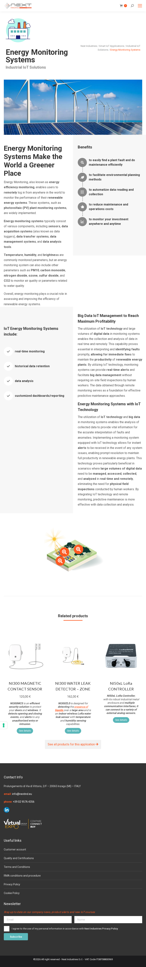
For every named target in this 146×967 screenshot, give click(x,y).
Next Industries (89, 46)
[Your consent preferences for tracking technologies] (3, 725)
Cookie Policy (12, 893)
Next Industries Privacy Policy (101, 928)
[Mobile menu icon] (140, 5)
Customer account (15, 849)
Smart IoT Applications (111, 46)
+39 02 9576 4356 (23, 801)
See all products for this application (72, 744)
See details (25, 730)
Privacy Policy (12, 884)
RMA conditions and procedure (22, 875)
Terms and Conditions (17, 866)
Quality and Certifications (19, 858)
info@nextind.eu (22, 793)
